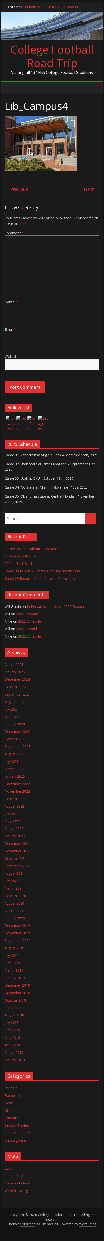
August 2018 (14, 1015)
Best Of (11, 1088)
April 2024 (12, 716)
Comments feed (17, 1183)
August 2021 (14, 873)
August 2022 (14, 806)
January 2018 (15, 1060)
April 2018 (12, 1045)
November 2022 (17, 791)
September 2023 (17, 746)
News (9, 1103)
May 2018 (12, 1037)
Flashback (12, 1095)
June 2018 (12, 1030)
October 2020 (15, 895)
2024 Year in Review (20, 556)
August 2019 (14, 948)
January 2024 (15, 724)
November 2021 (17, 851)
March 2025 (14, 664)
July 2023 (12, 761)
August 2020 (14, 903)
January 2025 (15, 672)
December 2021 (17, 843)
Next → (91, 189)
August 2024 (14, 701)
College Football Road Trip (52, 56)
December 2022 (17, 784)
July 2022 (12, 813)
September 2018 (17, 1007)
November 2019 (17, 933)
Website (12, 356)
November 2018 (17, 992)
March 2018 (14, 1052)
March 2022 (14, 828)
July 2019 (12, 955)
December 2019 (17, 925)
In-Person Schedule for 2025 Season (49, 7)
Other (9, 1110)
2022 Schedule (27, 614)
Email (10, 329)
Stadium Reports (18, 1133)
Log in (9, 1168)
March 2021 (14, 888)
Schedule (12, 1118)
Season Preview (17, 1125)
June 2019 (12, 963)
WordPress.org (16, 1190)
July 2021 (12, 881)
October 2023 (15, 739)
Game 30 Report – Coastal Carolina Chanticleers (42, 571)
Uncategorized (16, 1140)
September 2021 (17, 866)
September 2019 (17, 940)
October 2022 (15, 798)
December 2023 (17, 731)
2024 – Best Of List (20, 563)
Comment (14, 232)
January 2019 (15, 978)
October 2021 (15, 858)
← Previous (16, 189)
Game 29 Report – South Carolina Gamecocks (41, 578)
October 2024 (15, 687)
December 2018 (17, 985)
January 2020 (15, 918)
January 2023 (15, 776)
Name (11, 301)
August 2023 (14, 754)
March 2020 (14, 910)
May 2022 (12, 821)
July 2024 (12, 709)
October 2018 (15, 1000)
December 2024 (17, 679)
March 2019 (14, 970)
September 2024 (17, 694)
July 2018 (12, 1022)
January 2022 (15, 836)
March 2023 (14, 769)
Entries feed (14, 1175)
